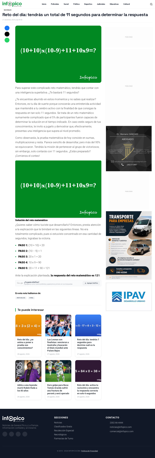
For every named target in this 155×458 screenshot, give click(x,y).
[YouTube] (24, 434)
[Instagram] (11, 434)
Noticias (58, 422)
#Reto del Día (21, 298)
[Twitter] (18, 434)
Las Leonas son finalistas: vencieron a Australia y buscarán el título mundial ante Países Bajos (58, 345)
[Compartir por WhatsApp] (7, 40)
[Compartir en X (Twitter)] (7, 34)
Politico (76, 4)
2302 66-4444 (116, 423)
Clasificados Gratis (63, 426)
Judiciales (101, 4)
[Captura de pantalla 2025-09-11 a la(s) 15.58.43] (129, 148)
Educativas (114, 4)
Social (66, 4)
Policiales (55, 4)
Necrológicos (60, 434)
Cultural (126, 4)
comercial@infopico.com (121, 431)
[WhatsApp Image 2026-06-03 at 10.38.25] (129, 245)
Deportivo (88, 4)
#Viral (31, 298)
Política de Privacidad (89, 451)
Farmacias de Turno (63, 438)
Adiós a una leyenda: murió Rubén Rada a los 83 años (27, 388)
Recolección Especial (64, 430)
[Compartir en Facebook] (7, 28)
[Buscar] (151, 4)
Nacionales (7, 10)
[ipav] (129, 296)
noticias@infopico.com (121, 427)
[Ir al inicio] (12, 4)
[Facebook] (4, 434)
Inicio (44, 4)
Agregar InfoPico (92, 283)
